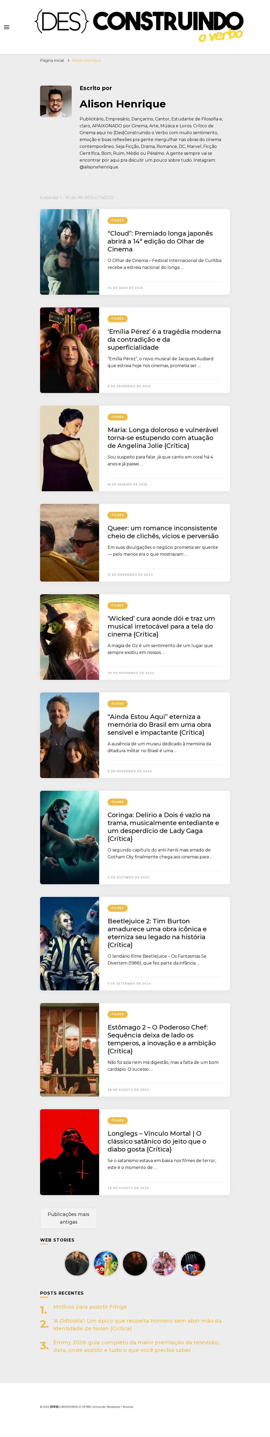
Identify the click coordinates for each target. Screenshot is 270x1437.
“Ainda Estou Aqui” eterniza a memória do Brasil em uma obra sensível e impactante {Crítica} (159, 724)
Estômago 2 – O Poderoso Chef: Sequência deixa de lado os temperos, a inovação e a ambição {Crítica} (162, 1039)
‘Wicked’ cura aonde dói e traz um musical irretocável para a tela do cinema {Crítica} (161, 626)
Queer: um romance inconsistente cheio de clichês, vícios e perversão (163, 532)
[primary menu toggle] (6, 27)
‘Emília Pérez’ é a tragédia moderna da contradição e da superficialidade (164, 339)
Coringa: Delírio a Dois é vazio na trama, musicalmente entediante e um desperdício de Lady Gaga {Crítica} (163, 826)
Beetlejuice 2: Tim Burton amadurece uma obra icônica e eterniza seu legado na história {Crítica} (157, 933)
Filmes (118, 220)
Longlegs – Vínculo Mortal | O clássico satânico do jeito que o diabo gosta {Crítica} (157, 1141)
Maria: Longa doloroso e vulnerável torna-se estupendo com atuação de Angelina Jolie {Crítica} (163, 438)
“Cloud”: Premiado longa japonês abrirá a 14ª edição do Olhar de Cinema (160, 241)
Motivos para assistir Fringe (90, 1307)
